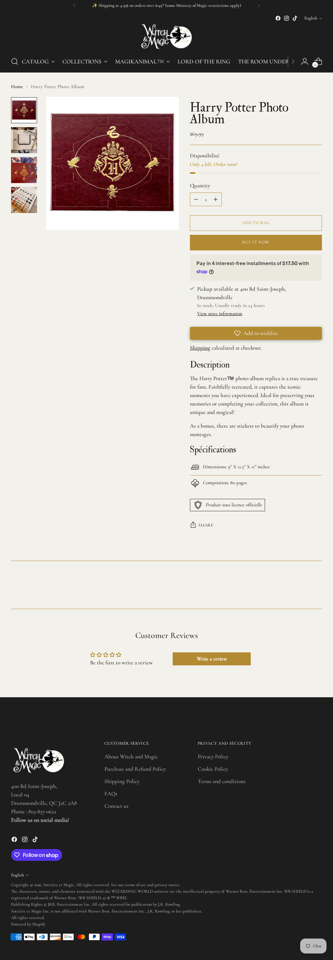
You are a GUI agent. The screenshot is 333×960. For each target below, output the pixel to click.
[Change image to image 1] (24, 110)
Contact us (116, 806)
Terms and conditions (222, 781)
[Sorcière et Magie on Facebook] (278, 18)
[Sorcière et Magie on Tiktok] (295, 18)
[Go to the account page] (304, 61)
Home (17, 86)
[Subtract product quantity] (196, 199)
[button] (256, 333)
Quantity (200, 185)
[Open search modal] (14, 61)
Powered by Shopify (28, 924)
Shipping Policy (122, 781)
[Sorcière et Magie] (166, 36)
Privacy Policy (213, 756)
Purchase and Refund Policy (135, 769)
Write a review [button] (212, 659)
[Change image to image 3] (24, 170)
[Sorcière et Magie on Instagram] (286, 18)
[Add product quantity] (215, 199)
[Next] (258, 5)
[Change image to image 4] (24, 200)
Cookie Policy (213, 769)
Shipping (200, 347)
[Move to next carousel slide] (316, 586)
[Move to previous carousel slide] (301, 586)
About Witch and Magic (131, 756)
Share (205, 525)
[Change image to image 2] (24, 140)
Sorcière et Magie (58, 884)
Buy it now (256, 242)
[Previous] (74, 5)
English (310, 18)
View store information (219, 313)
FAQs (110, 793)
